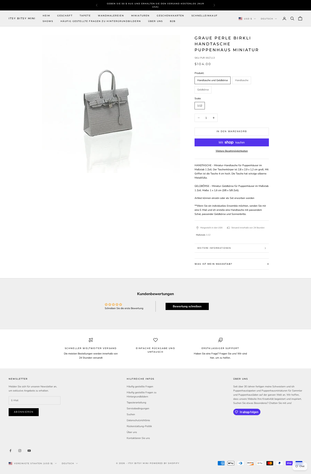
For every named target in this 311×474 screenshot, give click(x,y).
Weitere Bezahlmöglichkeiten (232, 151)
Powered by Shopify (165, 463)
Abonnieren (23, 412)
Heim (46, 15)
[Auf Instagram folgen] (20, 450)
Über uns (155, 21)
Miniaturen (140, 15)
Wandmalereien (111, 15)
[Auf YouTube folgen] (29, 450)
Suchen (131, 414)
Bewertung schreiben (187, 306)
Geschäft (64, 15)
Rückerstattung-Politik (139, 426)
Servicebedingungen (138, 408)
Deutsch (267, 18)
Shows (48, 21)
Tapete (85, 15)
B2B (172, 21)
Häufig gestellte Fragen (140, 386)
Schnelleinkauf (204, 15)
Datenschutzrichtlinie (138, 420)
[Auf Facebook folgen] (10, 450)
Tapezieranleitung (136, 402)
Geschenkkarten (170, 15)
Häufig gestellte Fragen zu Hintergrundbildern (100, 21)
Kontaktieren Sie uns (138, 438)
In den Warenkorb (232, 131)
